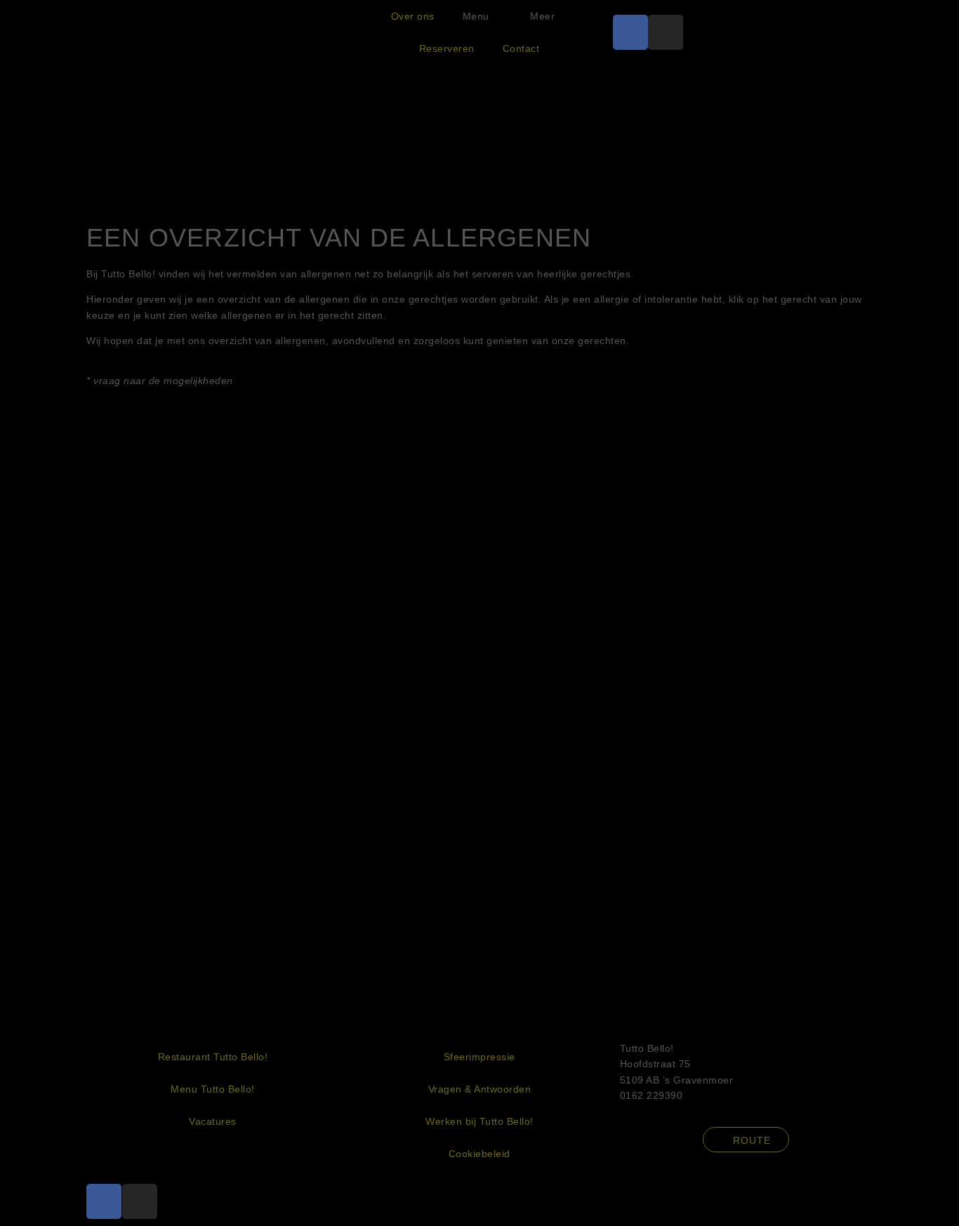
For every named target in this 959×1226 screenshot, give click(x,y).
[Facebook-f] (630, 32)
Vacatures (213, 1121)
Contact (521, 48)
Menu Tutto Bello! (213, 1089)
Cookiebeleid (479, 1153)
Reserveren (447, 48)
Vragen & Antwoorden (479, 1089)
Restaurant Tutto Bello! (213, 1056)
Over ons (413, 16)
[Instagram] (665, 32)
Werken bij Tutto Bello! (479, 1121)
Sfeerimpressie (479, 1056)
